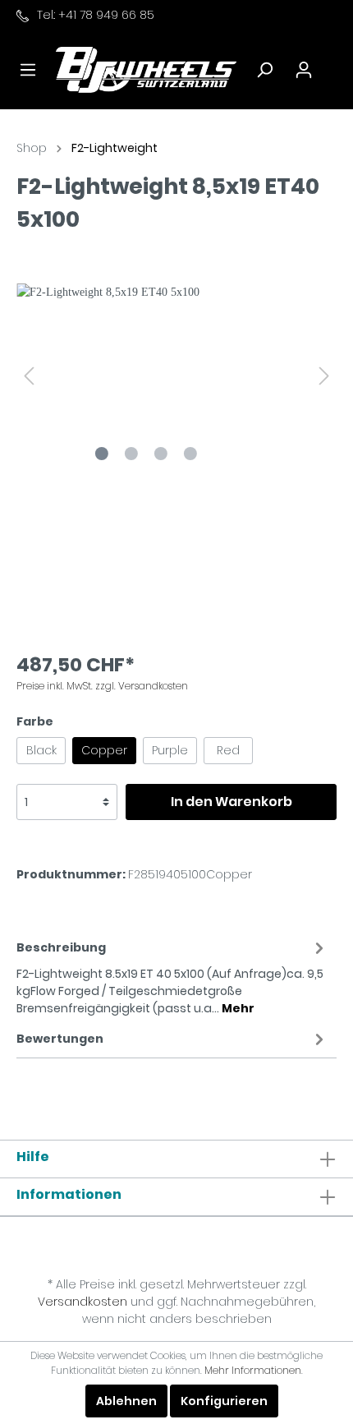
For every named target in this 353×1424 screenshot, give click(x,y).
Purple (170, 750)
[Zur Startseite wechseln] (146, 69)
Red (228, 750)
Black (41, 750)
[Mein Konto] (303, 69)
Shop (31, 148)
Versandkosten (82, 1301)
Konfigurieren (224, 1401)
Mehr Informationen (252, 1370)
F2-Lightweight (114, 148)
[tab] (172, 975)
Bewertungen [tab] (59, 1038)
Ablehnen (126, 1401)
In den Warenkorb (231, 801)
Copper (104, 750)
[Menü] (28, 69)
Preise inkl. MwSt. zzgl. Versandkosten (102, 686)
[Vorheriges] (28, 376)
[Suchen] (264, 69)
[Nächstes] (324, 376)
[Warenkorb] (334, 62)
